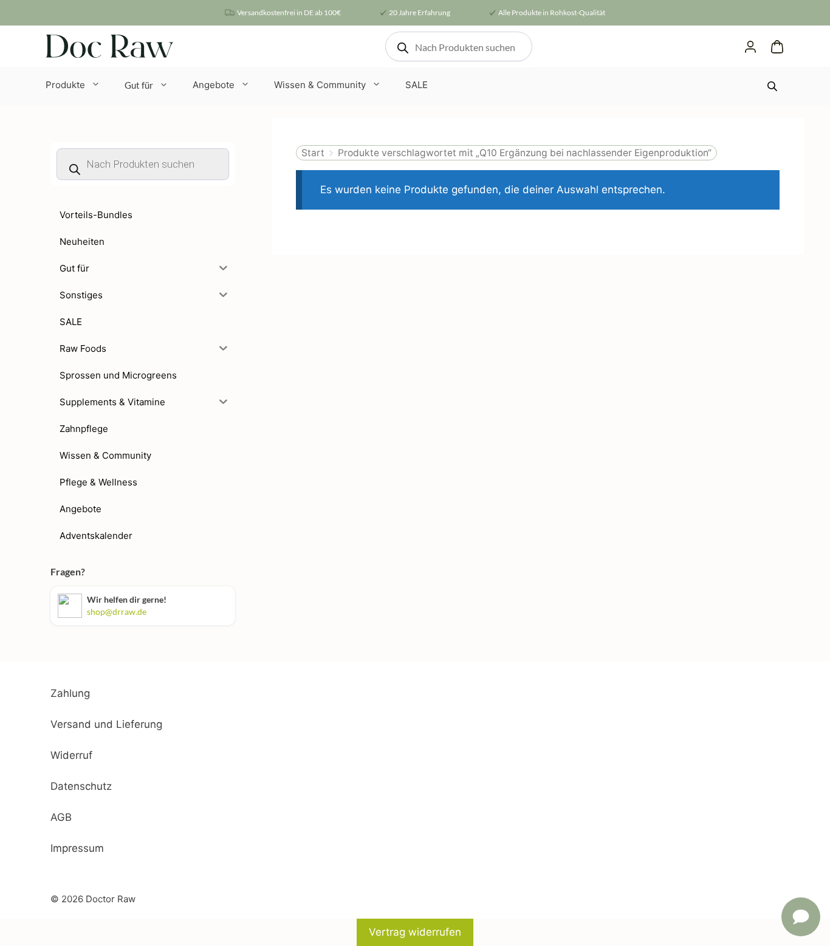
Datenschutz (81, 786)
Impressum (77, 848)
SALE (416, 85)
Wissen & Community (320, 85)
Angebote (214, 85)
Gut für (139, 85)
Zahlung (70, 693)
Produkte (65, 85)
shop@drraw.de (116, 611)
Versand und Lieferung (106, 724)
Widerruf (71, 755)
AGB (61, 817)
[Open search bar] (773, 86)
